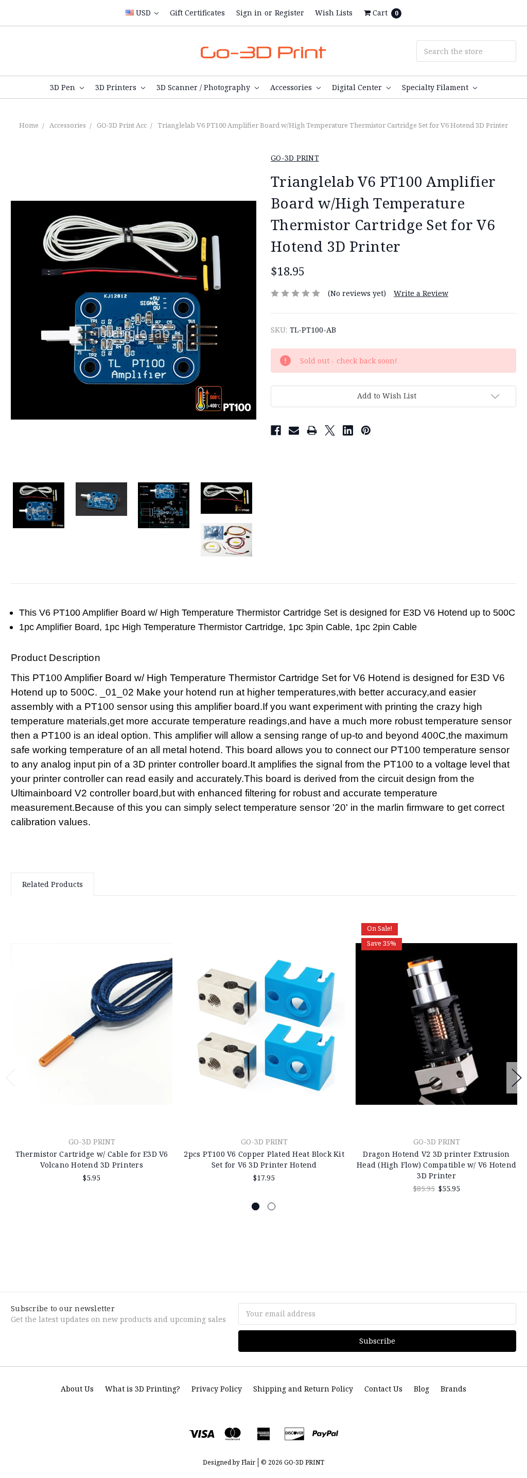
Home (29, 125)
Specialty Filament (436, 87)
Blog (421, 1389)
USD (143, 13)
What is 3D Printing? (142, 1389)
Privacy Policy (216, 1389)
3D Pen (63, 87)
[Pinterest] (366, 430)
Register (289, 13)
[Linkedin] (348, 430)
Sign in (249, 13)
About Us (77, 1389)
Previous (11, 1077)
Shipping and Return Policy (303, 1389)
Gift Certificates (197, 13)
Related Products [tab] (52, 884)
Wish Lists (334, 13)
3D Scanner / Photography (204, 87)
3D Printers (116, 87)
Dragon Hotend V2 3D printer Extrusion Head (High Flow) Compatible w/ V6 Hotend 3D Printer (436, 1164)
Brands (453, 1389)
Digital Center (358, 87)
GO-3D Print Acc (122, 125)
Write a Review (421, 293)
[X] (330, 430)
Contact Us (383, 1389)
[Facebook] (276, 430)
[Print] (312, 430)
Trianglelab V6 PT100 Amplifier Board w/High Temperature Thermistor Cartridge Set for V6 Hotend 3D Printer (332, 125)
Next (516, 1077)
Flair (248, 1462)
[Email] (294, 430)
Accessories (292, 87)
